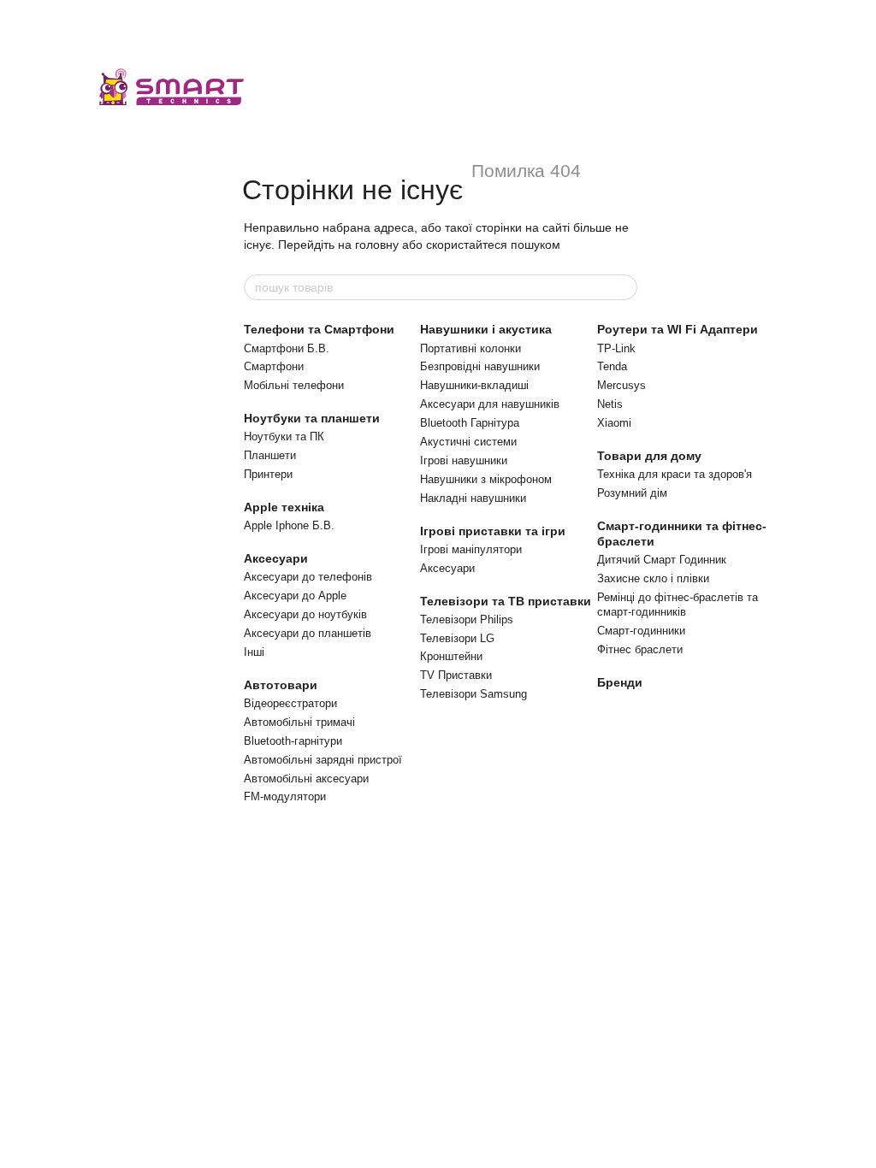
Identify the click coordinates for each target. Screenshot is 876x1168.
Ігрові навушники (463, 460)
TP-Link (616, 348)
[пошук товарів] (623, 287)
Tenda (612, 366)
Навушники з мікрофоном (486, 479)
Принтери (268, 474)
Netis (610, 404)
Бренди (619, 682)
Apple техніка (284, 507)
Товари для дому (649, 456)
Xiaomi (614, 422)
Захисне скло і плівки (653, 578)
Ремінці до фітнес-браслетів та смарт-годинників (677, 604)
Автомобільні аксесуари (306, 778)
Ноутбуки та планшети (312, 418)
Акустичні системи (468, 441)
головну (377, 244)
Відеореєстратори (290, 703)
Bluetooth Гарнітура (469, 422)
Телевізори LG (457, 638)
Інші (254, 652)
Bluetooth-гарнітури (293, 740)
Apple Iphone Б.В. (289, 525)
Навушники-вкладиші (474, 385)
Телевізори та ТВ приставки (505, 601)
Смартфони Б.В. (286, 348)
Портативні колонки (470, 348)
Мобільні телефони (294, 385)
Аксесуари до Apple (295, 595)
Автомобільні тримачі (299, 722)
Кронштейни (451, 656)
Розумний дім (632, 493)
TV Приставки (456, 675)
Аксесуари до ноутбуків (305, 614)
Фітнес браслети (640, 649)
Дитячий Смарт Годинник (661, 559)
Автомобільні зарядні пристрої (323, 759)
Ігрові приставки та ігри (492, 531)
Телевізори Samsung (473, 693)
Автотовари (280, 685)
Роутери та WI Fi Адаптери (677, 329)
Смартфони (274, 366)
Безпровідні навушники (480, 366)
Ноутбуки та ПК (284, 436)
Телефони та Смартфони (319, 329)
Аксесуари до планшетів (307, 633)
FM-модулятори (285, 796)
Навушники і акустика (486, 329)
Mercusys (621, 385)
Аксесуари (276, 558)
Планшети (270, 455)
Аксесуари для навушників (489, 404)
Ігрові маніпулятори (471, 549)
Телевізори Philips (466, 619)
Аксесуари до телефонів (308, 576)
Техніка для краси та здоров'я (674, 474)
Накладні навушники (473, 498)
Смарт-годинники (641, 630)
